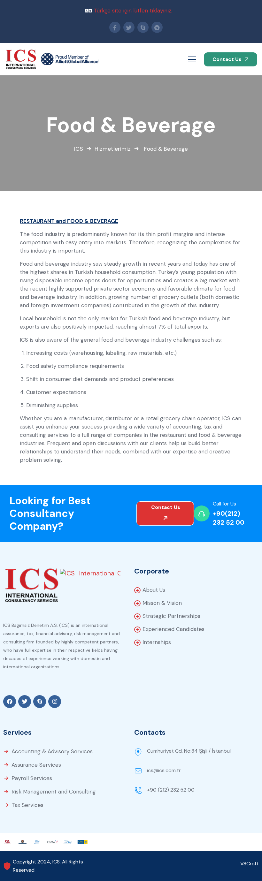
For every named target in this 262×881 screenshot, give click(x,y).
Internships (157, 642)
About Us (154, 589)
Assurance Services (36, 764)
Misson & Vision (162, 602)
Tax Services (27, 805)
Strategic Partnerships (171, 615)
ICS (78, 149)
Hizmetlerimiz (113, 149)
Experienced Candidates (173, 629)
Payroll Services (32, 778)
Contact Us (227, 59)
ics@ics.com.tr (164, 770)
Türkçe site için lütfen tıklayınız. (133, 10)
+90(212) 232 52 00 (228, 518)
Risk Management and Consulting (54, 791)
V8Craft (249, 863)
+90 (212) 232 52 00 (171, 789)
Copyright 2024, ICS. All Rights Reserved (48, 865)
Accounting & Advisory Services (52, 751)
